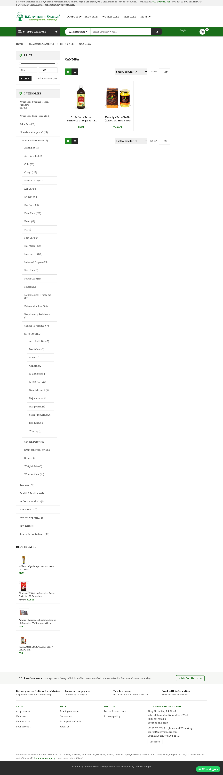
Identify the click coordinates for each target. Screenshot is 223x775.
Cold (27, 164)
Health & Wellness (30, 493)
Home (19, 43)
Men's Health (26, 509)
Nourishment (37, 390)
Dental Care (31, 180)
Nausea (28, 286)
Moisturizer (36, 373)
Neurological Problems (37, 294)
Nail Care (29, 270)
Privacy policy (112, 716)
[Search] (156, 31)
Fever (27, 221)
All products (23, 711)
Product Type (27, 517)
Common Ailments (42, 43)
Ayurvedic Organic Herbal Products (34, 103)
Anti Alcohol (31, 156)
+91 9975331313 (161, 1)
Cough (27, 172)
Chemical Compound (31, 132)
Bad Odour (35, 349)
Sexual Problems (34, 325)
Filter (25, 78)
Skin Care (66, 43)
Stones (28, 458)
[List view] (75, 71)
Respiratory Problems (37, 314)
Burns (32, 357)
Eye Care (29, 205)
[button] (81, 118)
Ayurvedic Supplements (33, 115)
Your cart (21, 716)
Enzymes (29, 196)
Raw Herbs (25, 525)
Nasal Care (30, 278)
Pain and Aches (33, 306)
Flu (26, 229)
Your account (23, 726)
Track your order (69, 711)
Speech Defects (33, 441)
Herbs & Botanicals (30, 501)
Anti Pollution (37, 341)
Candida (34, 365)
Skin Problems (38, 414)
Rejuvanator (36, 398)
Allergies (29, 147)
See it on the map (158, 722)
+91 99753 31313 (121, 694)
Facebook (155, 741)
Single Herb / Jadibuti (31, 533)
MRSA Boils (36, 382)
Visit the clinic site (190, 678)
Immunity (30, 254)
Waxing (33, 431)
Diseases (24, 484)
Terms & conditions (115, 711)
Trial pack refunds (70, 721)
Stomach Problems (35, 449)
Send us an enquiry (44, 758)
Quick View (81, 90)
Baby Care (25, 124)
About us (64, 726)
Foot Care (29, 237)
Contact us (66, 716)
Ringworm (35, 406)
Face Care (29, 213)
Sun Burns (35, 422)
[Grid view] (68, 71)
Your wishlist (24, 721)
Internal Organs (33, 262)
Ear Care (29, 188)
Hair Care (29, 245)
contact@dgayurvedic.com (59, 4)
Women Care (31, 474)
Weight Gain (31, 466)
